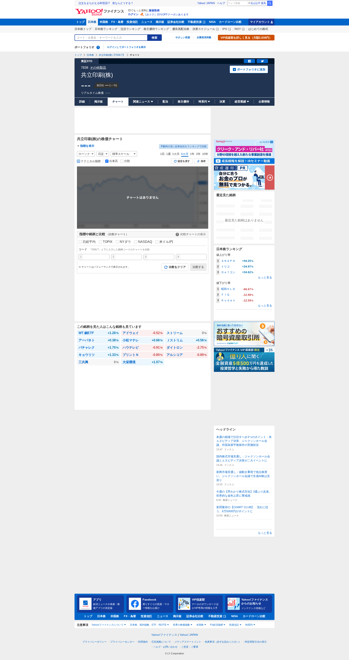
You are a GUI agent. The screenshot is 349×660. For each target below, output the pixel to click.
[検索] (269, 3)
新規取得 (154, 10)
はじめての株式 (258, 29)
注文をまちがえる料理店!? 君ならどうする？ (106, 3)
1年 (192, 153)
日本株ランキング (106, 29)
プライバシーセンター (122, 641)
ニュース (146, 21)
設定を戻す (184, 161)
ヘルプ (221, 3)
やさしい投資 (183, 37)
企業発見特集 (204, 37)
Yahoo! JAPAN (206, 3)
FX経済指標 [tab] (216, 624)
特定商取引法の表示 (256, 641)
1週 (168, 153)
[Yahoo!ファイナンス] (100, 9)
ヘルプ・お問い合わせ (165, 646)
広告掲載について (161, 641)
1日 (162, 153)
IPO (224, 29)
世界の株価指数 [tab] (181, 624)
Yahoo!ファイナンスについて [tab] (107, 624)
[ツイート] (262, 61)
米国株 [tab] (200, 624)
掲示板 (160, 21)
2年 (198, 153)
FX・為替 (117, 21)
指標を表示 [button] (87, 145)
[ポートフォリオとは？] (98, 47)
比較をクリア (177, 267)
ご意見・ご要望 (189, 646)
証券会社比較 (175, 21)
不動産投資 (195, 21)
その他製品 (98, 67)
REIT (237, 29)
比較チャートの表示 (193, 234)
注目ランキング (130, 29)
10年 (205, 153)
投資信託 (132, 21)
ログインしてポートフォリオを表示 (126, 47)
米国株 (104, 21)
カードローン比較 (230, 21)
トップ (80, 21)
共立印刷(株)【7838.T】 (112, 55)
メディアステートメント (187, 641)
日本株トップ (83, 29)
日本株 (92, 21)
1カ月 (176, 153)
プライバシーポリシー (94, 641)
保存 (203, 161)
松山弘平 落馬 (258, 3)
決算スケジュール (203, 29)
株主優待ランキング (156, 29)
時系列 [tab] (249, 624)
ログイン (133, 14)
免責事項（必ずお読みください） (223, 641)
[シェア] (249, 61)
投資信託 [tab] (234, 624)
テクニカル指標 (91, 161)
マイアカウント (260, 21)
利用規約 (143, 641)
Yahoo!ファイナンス (164, 634)
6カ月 (184, 153)
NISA (212, 21)
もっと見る (265, 277)
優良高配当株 (180, 29)
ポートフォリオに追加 (251, 69)
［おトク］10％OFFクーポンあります (166, 14)
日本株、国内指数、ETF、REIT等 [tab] (148, 624)
